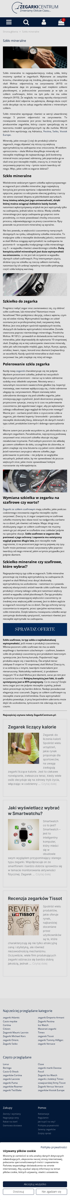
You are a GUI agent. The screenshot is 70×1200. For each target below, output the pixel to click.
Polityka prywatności (54, 1147)
